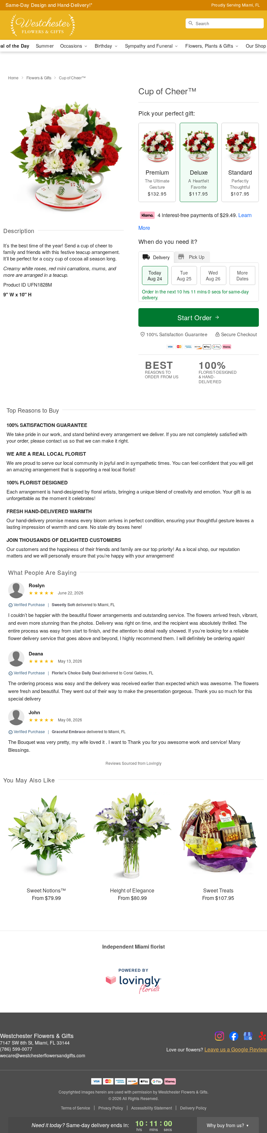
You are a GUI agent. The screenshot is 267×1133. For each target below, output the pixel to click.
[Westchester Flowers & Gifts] (45, 25)
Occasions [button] (71, 45)
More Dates (242, 275)
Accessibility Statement (151, 1108)
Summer (45, 45)
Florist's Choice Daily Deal (76, 673)
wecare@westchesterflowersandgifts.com (42, 1055)
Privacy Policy (110, 1108)
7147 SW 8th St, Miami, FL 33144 (35, 1042)
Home (13, 77)
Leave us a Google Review (235, 1049)
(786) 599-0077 (16, 1049)
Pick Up (196, 257)
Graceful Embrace (69, 731)
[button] (250, 1105)
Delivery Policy (193, 1108)
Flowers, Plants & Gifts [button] (209, 45)
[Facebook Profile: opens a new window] (233, 1036)
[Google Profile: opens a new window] (248, 1036)
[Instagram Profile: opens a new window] (219, 1036)
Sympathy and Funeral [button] (149, 45)
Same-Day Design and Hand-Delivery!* (49, 4)
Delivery (161, 257)
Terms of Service (75, 1108)
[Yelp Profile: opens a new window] (262, 1036)
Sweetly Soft (63, 604)
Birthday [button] (104, 45)
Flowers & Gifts (38, 77)
